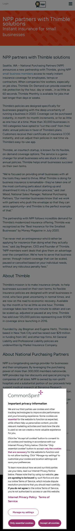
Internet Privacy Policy (22, 497)
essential (12, 419)
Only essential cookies (21, 523)
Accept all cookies (49, 523)
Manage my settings (23, 512)
